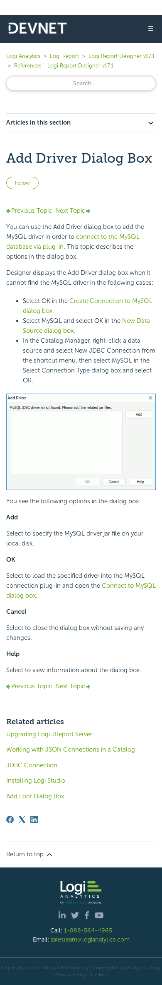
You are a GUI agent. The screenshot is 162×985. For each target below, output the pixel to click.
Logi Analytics (23, 56)
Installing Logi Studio (35, 780)
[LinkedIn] (34, 819)
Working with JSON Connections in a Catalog (70, 749)
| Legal (154, 968)
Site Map (99, 975)
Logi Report (64, 56)
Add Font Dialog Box (35, 796)
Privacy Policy (71, 975)
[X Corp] (22, 819)
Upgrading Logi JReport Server (49, 734)
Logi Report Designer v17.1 (121, 56)
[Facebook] (10, 819)
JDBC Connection (31, 765)
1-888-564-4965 (88, 930)
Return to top (25, 854)
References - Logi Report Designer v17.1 (63, 65)
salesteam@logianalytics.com (90, 939)
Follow (22, 183)
